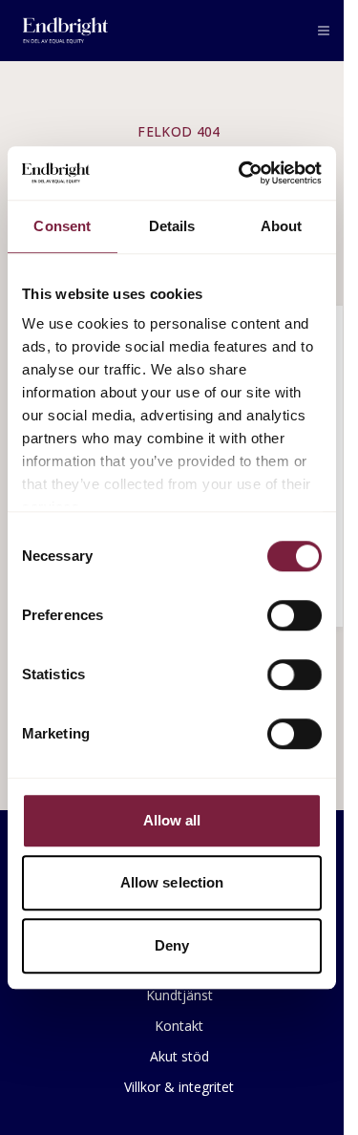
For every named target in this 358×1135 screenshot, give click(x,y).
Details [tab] (172, 226)
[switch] (294, 615)
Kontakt (179, 1026)
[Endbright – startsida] (65, 31)
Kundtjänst (179, 995)
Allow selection (172, 882)
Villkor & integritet (179, 1087)
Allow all (172, 820)
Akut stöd (179, 1056)
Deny (172, 945)
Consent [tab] (62, 226)
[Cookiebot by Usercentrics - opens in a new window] (242, 173)
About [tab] (282, 226)
